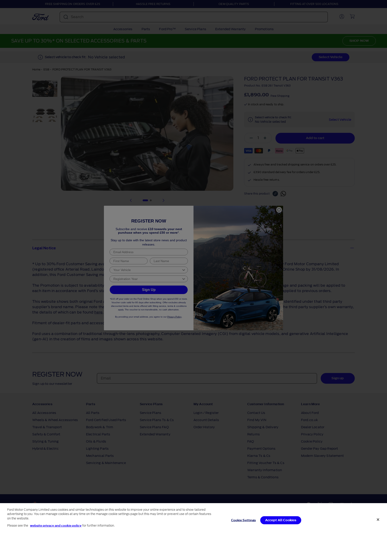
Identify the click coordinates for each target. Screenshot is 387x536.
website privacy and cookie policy (56, 525)
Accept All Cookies (281, 520)
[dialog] (193, 519)
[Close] (378, 519)
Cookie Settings (243, 520)
